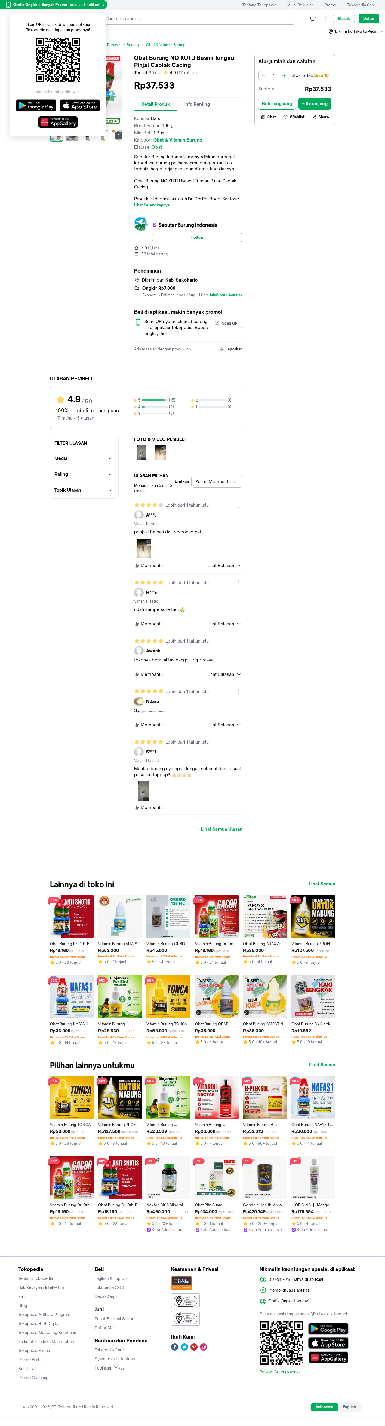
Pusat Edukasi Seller (114, 1318)
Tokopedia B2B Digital (39, 1323)
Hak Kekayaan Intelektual (41, 1287)
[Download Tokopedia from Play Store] (328, 1329)
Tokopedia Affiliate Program (44, 1314)
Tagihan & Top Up (111, 1278)
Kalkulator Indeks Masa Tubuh (46, 1341)
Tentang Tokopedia (259, 5)
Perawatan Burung (123, 45)
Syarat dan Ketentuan (115, 1359)
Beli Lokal (27, 1368)
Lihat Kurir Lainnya (226, 294)
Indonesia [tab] (324, 1407)
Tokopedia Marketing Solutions (47, 1332)
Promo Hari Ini (31, 1359)
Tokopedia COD (109, 1287)
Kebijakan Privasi (110, 1368)
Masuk (344, 18)
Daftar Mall (105, 1327)
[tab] (155, 104)
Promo (330, 5)
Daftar (368, 18)
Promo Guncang (33, 1377)
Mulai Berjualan (300, 5)
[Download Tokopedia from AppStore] (328, 1343)
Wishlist (297, 117)
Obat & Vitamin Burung (166, 45)
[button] (356, 32)
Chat (271, 117)
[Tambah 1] (284, 75)
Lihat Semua (322, 883)
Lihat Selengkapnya (152, 205)
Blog (22, 1305)
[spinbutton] (274, 75)
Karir (22, 1296)
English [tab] (349, 1407)
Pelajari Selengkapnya (280, 1372)
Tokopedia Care (361, 5)
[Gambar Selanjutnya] (118, 135)
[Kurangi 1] (263, 75)
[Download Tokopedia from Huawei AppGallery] (328, 1357)
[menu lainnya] (238, 505)
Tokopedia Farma (34, 1350)
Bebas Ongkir (107, 1296)
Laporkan (234, 349)
